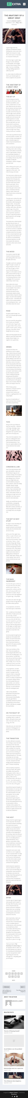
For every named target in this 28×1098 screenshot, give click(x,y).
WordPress (14, 1094)
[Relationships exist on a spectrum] (14, 1059)
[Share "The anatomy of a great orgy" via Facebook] (6, 973)
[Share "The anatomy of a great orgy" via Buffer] (9, 976)
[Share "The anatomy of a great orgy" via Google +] (12, 973)
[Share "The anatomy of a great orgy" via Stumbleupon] (12, 976)
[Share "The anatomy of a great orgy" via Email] (15, 976)
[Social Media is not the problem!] (14, 1041)
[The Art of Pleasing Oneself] (14, 1022)
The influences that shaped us (12, 1081)
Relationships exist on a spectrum (13, 1068)
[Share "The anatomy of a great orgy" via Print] (18, 976)
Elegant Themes (14, 1092)
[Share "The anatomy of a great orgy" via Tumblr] (15, 973)
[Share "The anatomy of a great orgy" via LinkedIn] (21, 973)
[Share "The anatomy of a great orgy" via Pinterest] (18, 973)
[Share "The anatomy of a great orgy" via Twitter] (9, 973)
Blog (17, 22)
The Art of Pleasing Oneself (11, 1031)
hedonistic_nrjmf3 (16, 21)
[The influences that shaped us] (14, 1075)
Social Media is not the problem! (13, 1049)
